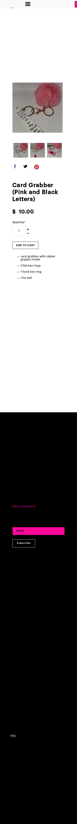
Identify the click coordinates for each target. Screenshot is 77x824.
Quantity (18, 222)
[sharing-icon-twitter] (25, 168)
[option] (37, 108)
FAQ (13, 735)
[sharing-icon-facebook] (15, 168)
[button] (27, 4)
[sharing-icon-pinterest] (36, 168)
